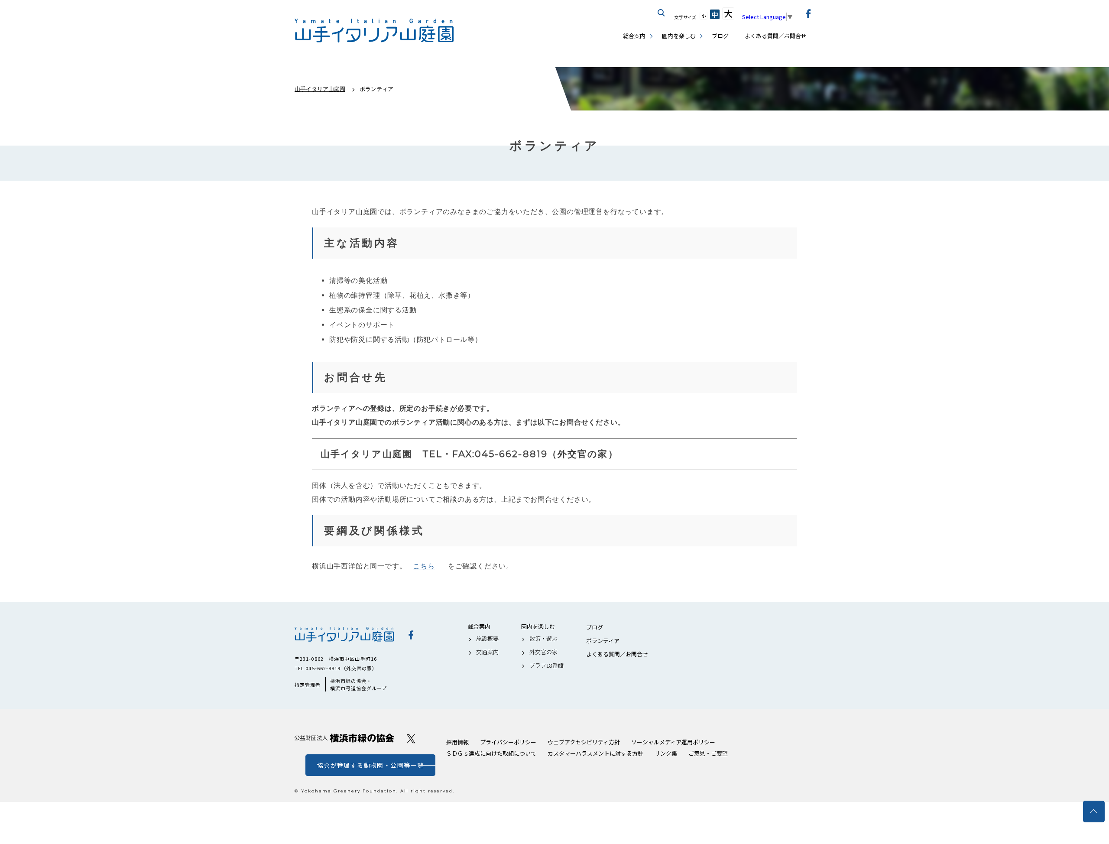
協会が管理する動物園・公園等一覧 (370, 765)
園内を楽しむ (679, 36)
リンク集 (666, 753)
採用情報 (457, 742)
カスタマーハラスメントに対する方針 (595, 753)
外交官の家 (543, 652)
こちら (424, 566)
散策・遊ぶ (543, 639)
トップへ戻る (1094, 811)
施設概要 (487, 639)
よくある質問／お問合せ (776, 36)
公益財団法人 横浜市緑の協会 (344, 738)
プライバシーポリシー (508, 742)
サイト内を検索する (661, 12)
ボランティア (602, 641)
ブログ (720, 36)
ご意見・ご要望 (708, 753)
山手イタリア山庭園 (344, 634)
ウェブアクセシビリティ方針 (584, 742)
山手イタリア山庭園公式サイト (375, 30)
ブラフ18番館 (546, 665)
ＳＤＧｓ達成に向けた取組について (491, 753)
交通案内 (487, 652)
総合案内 (634, 36)
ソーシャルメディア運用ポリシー (673, 742)
